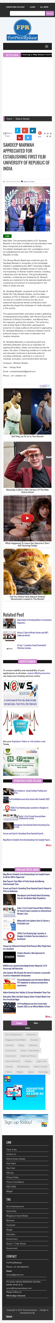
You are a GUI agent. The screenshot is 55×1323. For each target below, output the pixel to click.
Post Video (11, 1163)
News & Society (22, 118)
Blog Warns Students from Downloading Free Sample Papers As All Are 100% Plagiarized (26, 875)
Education (33, 1045)
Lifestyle (9, 1066)
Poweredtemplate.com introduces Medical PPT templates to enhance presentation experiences (33, 982)
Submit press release (15, 1158)
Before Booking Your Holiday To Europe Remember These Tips (26, 992)
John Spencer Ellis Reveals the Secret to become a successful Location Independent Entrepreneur (26, 974)
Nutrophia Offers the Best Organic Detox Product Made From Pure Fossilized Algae (26, 998)
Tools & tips (11, 1149)
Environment (11, 1050)
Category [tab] (19, 1023)
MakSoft (9, 1316)
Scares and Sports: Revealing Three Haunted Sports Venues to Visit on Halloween (27, 890)
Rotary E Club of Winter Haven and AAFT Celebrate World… (32, 634)
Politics (9, 1071)
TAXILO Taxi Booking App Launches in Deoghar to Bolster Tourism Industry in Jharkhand (32, 936)
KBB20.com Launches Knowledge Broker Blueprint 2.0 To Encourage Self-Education (25, 967)
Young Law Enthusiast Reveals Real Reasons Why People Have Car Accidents (27, 947)
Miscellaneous (23, 1066)
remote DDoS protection (38, 673)
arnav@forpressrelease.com (19, 1288)
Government (11, 1055)
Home (9, 118)
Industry (28, 1061)
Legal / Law (41, 1061)
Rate (39, 136)
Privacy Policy (12, 1177)
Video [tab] (36, 1023)
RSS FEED (11, 1186)
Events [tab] (27, 1027)
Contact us (11, 1154)
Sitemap (10, 1172)
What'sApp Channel (15, 1295)
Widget (9, 1191)
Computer (9, 1045)
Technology (43, 1071)
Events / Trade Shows (30, 1050)
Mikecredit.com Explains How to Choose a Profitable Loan (33, 922)
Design (21, 1045)
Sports (31, 1071)
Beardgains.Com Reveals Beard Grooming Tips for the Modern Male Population (33, 897)
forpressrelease (30, 1310)
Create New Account (15, 7)
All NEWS (44, 7)
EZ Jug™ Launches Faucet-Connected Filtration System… (31, 646)
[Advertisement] (27, 87)
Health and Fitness (28, 1055)
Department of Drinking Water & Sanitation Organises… (34, 621)
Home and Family (13, 1061)
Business (34, 1039)
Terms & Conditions (15, 1182)
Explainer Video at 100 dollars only (28, 741)
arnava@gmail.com (15, 1274)
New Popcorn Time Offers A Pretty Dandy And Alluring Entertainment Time (23, 883)
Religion (20, 1071)
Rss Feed (10, 1168)
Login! (32, 7)
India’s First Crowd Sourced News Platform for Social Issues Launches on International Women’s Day (34, 911)
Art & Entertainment (14, 1034)
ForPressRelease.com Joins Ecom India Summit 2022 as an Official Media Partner (33, 1005)
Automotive (31, 1034)
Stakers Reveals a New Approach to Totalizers (31, 954)
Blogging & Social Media (16, 1039)
